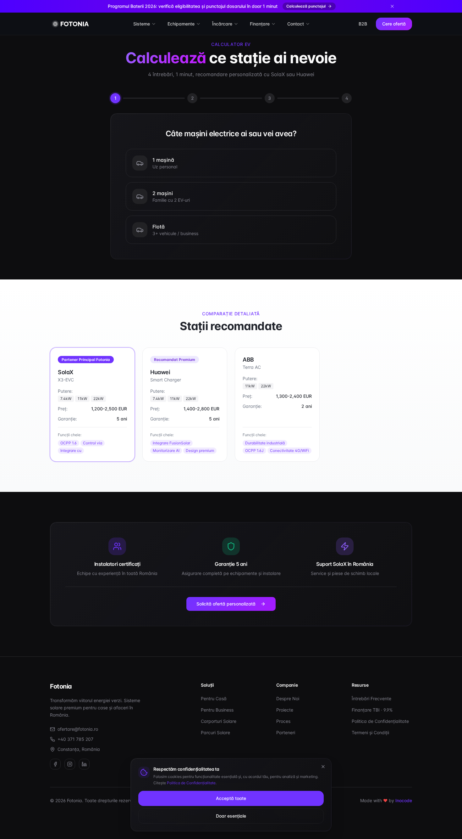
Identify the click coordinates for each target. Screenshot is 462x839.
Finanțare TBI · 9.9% (372, 709)
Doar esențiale (231, 816)
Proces (283, 721)
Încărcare (222, 23)
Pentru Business (217, 709)
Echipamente (181, 23)
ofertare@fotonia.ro (78, 729)
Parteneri (285, 732)
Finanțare (260, 23)
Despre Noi (287, 698)
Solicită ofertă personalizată (226, 603)
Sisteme (141, 23)
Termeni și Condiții (370, 732)
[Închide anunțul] (392, 6)
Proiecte (284, 709)
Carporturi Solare (218, 721)
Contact (295, 23)
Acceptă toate (231, 798)
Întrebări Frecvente (371, 698)
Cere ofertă (394, 23)
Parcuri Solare (215, 732)
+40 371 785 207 (75, 739)
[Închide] (323, 766)
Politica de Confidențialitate (380, 721)
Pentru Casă (214, 698)
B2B (363, 23)
